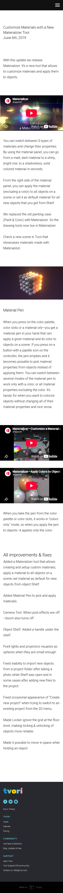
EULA (5, 809)
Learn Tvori (7, 861)
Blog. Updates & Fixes (12, 848)
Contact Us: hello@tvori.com (15, 870)
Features (6, 826)
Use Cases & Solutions (12, 844)
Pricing (6, 831)
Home (5, 822)
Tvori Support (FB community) (16, 866)
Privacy (12, 809)
